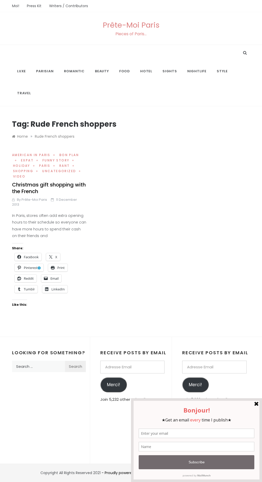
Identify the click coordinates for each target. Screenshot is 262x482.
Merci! (113, 385)
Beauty (102, 71)
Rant (64, 165)
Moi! (15, 5)
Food (124, 71)
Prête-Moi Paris (131, 25)
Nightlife (196, 71)
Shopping (23, 171)
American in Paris (31, 155)
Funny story (55, 160)
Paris (44, 165)
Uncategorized (59, 171)
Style (222, 71)
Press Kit (34, 5)
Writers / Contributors (68, 5)
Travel (24, 93)
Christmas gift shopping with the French (49, 188)
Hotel (146, 71)
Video (19, 176)
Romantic (74, 71)
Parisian (44, 71)
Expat (27, 160)
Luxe (21, 71)
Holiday (21, 165)
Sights (169, 71)
